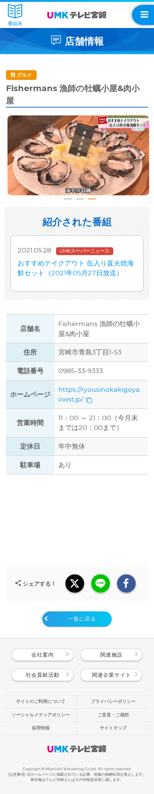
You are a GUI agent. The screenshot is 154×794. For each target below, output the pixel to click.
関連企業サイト (111, 675)
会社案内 (42, 654)
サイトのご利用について (40, 701)
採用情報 (41, 728)
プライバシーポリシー (113, 701)
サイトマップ (113, 728)
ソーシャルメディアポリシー (41, 714)
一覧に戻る (82, 618)
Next (142, 155)
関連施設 (111, 654)
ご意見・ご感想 (113, 714)
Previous (15, 155)
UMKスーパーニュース (85, 251)
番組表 (15, 23)
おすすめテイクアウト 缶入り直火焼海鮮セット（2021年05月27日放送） (76, 268)
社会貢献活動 (42, 675)
